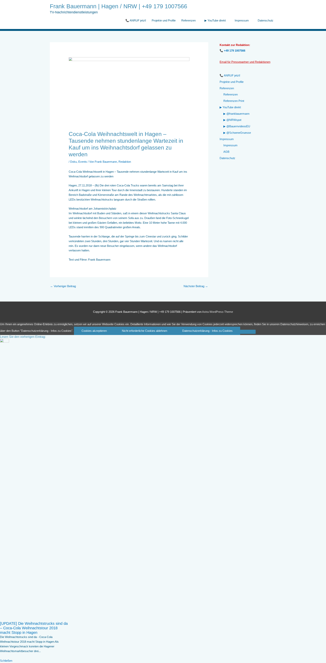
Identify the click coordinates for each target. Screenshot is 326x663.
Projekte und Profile (164, 20)
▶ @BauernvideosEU (236, 126)
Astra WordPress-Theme (217, 311)
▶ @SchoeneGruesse (237, 132)
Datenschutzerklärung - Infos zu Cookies (207, 330)
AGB (226, 151)
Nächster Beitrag (196, 286)
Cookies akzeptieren (94, 330)
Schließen (6, 660)
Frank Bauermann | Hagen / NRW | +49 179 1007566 (118, 6)
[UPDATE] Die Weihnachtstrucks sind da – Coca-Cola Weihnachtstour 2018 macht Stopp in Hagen (34, 628)
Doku (73, 161)
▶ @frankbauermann (236, 113)
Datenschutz (265, 20)
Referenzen (188, 20)
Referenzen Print (233, 100)
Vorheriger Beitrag (63, 286)
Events (82, 161)
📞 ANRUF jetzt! (135, 20)
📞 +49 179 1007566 (232, 50)
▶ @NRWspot (232, 119)
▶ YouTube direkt (215, 20)
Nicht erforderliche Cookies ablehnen (144, 330)
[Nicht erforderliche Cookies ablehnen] (248, 332)
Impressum (242, 20)
